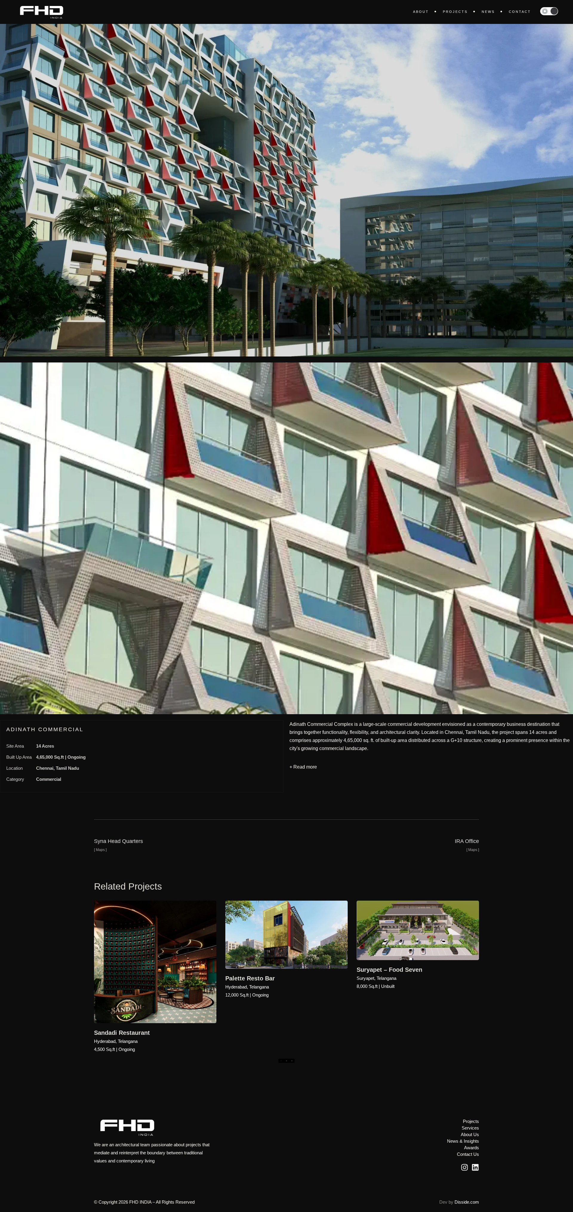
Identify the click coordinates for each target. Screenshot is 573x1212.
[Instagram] (464, 1167)
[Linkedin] (475, 1167)
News (488, 11)
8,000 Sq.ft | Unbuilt (376, 986)
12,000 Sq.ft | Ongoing (247, 994)
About (421, 11)
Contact (520, 11)
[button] (549, 11)
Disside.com (467, 1202)
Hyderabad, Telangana (116, 1041)
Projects (455, 11)
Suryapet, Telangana (376, 978)
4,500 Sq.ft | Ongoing (114, 1049)
